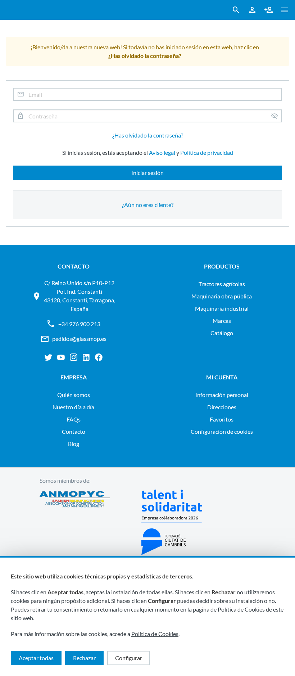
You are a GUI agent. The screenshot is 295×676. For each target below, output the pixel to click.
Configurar (128, 657)
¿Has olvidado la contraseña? (147, 135)
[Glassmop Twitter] (48, 357)
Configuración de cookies (222, 431)
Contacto (73, 431)
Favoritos (221, 419)
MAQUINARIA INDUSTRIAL (222, 308)
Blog (73, 443)
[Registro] (268, 10)
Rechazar (84, 657)
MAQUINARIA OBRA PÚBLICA (221, 296)
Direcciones (221, 407)
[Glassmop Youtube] (60, 357)
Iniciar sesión (147, 172)
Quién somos (73, 394)
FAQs (74, 419)
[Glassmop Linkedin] (86, 357)
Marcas (222, 320)
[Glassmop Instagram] (73, 357)
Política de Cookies (154, 633)
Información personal (221, 394)
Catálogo (221, 332)
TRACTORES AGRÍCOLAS (222, 283)
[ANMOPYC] (75, 522)
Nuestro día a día (73, 407)
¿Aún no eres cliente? (147, 204)
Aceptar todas (36, 657)
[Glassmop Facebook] (98, 357)
